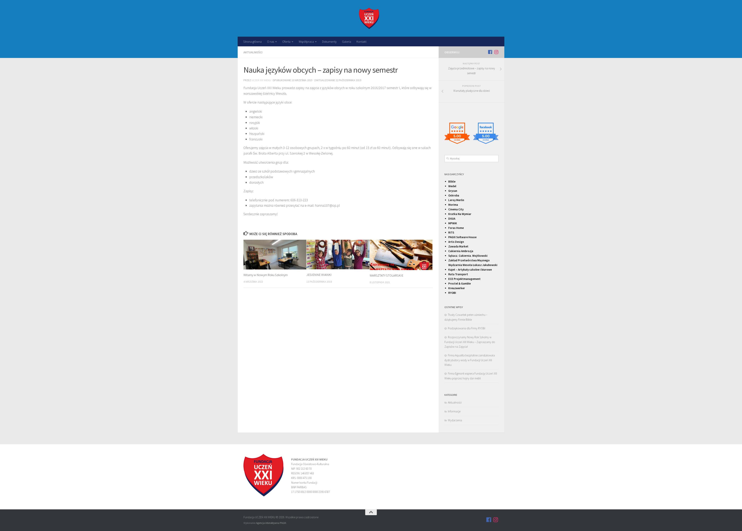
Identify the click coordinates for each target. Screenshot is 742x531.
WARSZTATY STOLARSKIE (386, 275)
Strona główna (252, 41)
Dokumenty (329, 41)
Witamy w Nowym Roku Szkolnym (265, 275)
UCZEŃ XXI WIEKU (261, 80)
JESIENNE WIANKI (319, 275)
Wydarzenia (455, 420)
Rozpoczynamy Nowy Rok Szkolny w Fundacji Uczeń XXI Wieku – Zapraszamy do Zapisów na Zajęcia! (469, 341)
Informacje (454, 411)
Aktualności (252, 52)
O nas (270, 41)
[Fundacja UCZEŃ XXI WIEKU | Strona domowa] (369, 18)
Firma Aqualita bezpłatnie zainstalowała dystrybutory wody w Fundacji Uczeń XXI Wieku (469, 360)
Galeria (346, 41)
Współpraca (306, 41)
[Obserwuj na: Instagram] (496, 52)
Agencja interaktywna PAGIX (271, 523)
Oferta (286, 41)
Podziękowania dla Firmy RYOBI (466, 328)
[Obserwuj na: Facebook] (490, 52)
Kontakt (361, 41)
